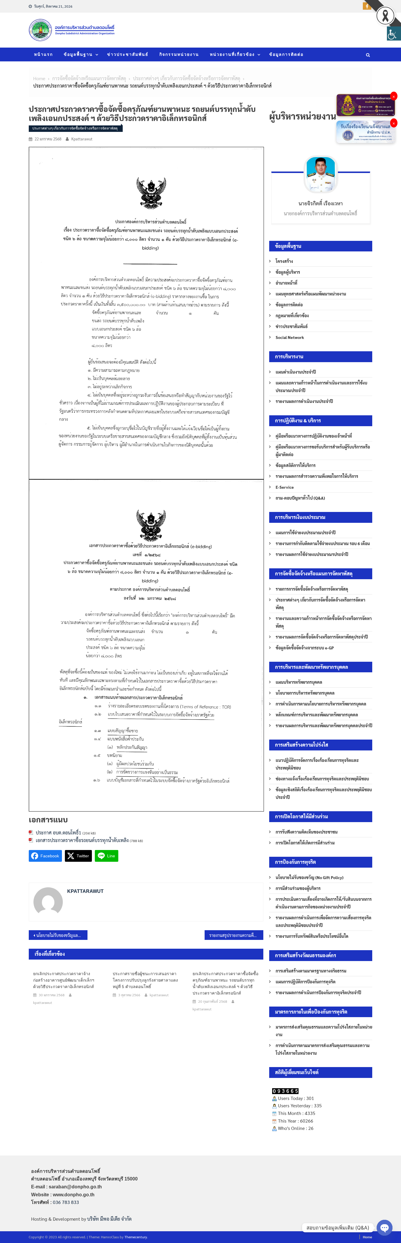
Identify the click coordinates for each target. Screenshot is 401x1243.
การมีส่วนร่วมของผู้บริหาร (298, 888)
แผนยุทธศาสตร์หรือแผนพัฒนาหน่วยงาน (311, 293)
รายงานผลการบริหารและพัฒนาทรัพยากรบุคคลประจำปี (324, 725)
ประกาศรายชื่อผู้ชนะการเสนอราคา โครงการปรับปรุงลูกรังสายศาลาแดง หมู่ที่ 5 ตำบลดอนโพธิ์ (145, 980)
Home (367, 1236)
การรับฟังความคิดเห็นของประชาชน (307, 831)
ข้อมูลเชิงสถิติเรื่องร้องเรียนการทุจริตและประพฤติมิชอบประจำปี (324, 793)
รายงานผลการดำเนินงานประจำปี (304, 401)
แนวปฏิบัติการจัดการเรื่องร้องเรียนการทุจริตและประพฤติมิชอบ (317, 763)
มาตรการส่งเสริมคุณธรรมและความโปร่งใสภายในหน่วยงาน (324, 1030)
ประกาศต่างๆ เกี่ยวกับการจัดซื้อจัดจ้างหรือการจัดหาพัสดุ (75, 128)
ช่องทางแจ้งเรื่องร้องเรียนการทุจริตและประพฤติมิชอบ (322, 778)
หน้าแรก (43, 54)
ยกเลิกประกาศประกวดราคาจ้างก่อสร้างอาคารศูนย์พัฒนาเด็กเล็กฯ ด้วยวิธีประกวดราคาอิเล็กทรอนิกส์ (63, 980)
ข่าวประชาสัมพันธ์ (128, 54)
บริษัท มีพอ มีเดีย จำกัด (109, 1219)
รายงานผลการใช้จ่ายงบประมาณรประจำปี (312, 554)
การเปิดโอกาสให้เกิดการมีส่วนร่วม (305, 842)
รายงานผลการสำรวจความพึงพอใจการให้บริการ (317, 476)
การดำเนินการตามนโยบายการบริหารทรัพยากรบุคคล (321, 703)
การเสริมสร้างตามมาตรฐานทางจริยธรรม (311, 970)
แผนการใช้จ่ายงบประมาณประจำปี (306, 532)
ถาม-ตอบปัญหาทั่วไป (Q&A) (300, 497)
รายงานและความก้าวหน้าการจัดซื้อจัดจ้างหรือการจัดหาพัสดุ (324, 622)
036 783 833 (66, 1202)
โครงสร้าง (284, 261)
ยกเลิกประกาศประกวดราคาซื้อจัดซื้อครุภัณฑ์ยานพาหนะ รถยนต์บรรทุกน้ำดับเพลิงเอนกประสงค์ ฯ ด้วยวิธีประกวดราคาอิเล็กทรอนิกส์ (225, 983)
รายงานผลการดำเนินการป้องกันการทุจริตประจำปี (318, 992)
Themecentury (135, 1236)
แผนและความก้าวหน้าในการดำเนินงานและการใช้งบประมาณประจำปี (321, 386)
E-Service (285, 487)
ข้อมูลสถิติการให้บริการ (296, 465)
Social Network (290, 337)
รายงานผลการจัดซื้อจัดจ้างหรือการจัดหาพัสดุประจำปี (322, 636)
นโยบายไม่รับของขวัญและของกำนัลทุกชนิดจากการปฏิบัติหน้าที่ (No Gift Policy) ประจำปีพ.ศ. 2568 (61, 935)
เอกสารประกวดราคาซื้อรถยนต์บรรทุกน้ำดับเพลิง (82, 840)
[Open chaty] (384, 1228)
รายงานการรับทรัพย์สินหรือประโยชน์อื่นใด (312, 936)
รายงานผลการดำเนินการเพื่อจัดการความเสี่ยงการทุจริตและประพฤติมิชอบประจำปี (323, 921)
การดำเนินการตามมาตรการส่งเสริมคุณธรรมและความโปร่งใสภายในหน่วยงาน (323, 1049)
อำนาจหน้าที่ (286, 282)
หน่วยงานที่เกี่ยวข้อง (232, 54)
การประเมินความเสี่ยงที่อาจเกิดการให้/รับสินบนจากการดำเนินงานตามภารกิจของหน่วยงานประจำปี (324, 902)
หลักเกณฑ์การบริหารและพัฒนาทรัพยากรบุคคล (317, 714)
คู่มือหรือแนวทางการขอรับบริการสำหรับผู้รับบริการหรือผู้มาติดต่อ (323, 450)
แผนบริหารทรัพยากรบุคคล (299, 682)
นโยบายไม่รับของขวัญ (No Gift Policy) (309, 877)
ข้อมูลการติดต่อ (286, 54)
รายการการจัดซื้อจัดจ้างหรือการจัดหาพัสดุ (312, 589)
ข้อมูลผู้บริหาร (288, 272)
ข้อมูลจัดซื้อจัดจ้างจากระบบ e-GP (305, 647)
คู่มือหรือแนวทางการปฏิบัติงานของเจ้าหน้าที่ (314, 436)
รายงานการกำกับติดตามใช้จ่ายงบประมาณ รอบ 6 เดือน (323, 543)
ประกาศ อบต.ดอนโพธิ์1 (58, 832)
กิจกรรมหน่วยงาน (179, 54)
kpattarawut (81, 138)
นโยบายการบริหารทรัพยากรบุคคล (305, 693)
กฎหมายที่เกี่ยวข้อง (292, 315)
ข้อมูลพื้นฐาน (78, 54)
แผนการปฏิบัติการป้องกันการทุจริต (306, 981)
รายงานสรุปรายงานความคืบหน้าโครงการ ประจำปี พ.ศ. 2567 (236, 935)
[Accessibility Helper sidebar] (394, 33)
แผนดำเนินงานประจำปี (296, 371)
